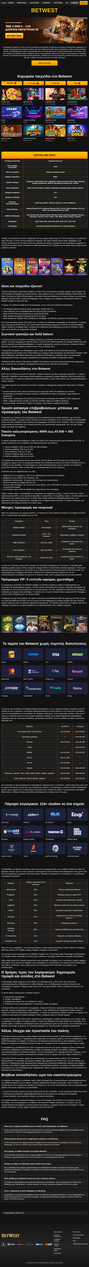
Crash (54, 83)
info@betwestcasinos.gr (80, 1244)
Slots (76, 83)
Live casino (32, 83)
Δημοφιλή (10, 83)
